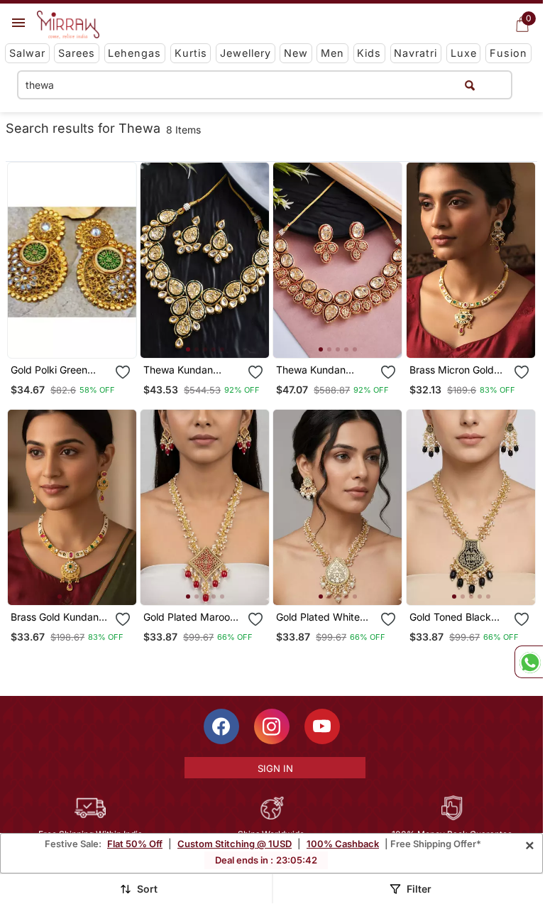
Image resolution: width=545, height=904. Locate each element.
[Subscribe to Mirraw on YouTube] (322, 726)
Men (332, 53)
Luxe (464, 53)
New (296, 53)
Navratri (415, 53)
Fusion (508, 53)
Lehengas (134, 53)
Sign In (275, 768)
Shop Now (216, 336)
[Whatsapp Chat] (528, 662)
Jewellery (245, 53)
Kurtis (191, 53)
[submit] (470, 85)
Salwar (27, 53)
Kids (369, 53)
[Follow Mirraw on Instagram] (272, 726)
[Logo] (68, 25)
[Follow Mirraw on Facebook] (221, 726)
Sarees (76, 53)
